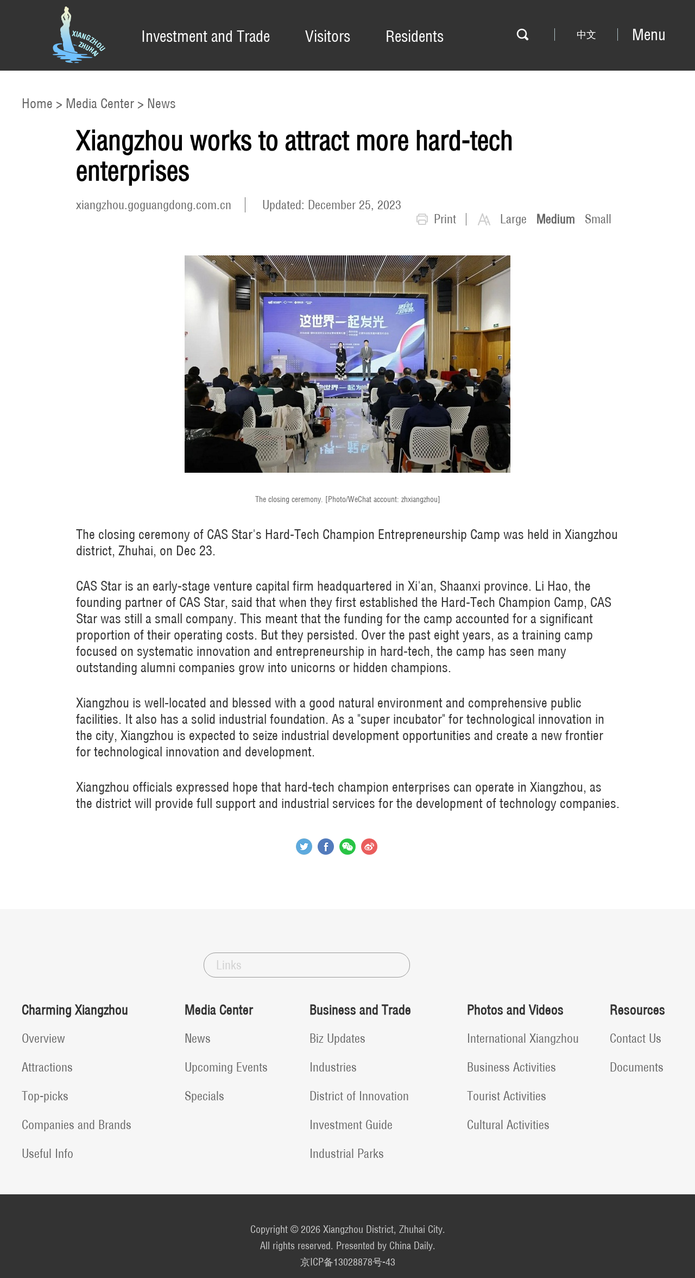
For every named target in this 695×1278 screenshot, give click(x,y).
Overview (43, 1038)
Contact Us (635, 1038)
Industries (333, 1067)
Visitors (327, 36)
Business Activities (511, 1067)
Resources (637, 1009)
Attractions (47, 1067)
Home (37, 103)
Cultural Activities (508, 1124)
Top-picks (45, 1096)
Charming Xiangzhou (75, 1009)
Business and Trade (360, 1009)
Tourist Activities (506, 1096)
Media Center (100, 103)
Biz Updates (337, 1038)
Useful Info (47, 1153)
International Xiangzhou (523, 1038)
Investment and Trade (205, 36)
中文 (586, 34)
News (161, 103)
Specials (204, 1096)
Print (445, 219)
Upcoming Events (226, 1067)
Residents (415, 36)
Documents (637, 1067)
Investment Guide (351, 1124)
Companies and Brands (76, 1124)
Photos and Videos (515, 1009)
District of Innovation (359, 1096)
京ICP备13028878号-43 (347, 1262)
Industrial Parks (346, 1153)
